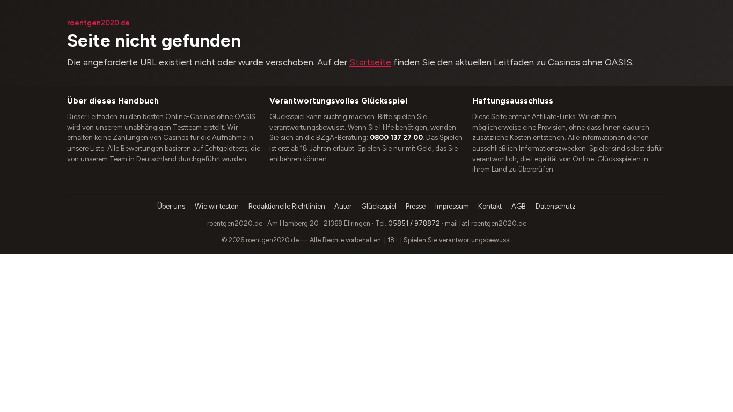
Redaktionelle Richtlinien (286, 206)
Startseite (370, 62)
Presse (416, 206)
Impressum (452, 206)
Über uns (171, 206)
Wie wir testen (217, 206)
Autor (342, 206)
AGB (518, 206)
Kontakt (490, 206)
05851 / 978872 (414, 223)
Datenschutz (556, 206)
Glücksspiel (379, 206)
